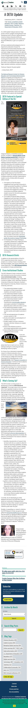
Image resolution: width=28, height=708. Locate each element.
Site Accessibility (14, 692)
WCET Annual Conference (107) (12, 673)
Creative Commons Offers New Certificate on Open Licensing (13, 579)
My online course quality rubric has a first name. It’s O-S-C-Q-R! (13, 572)
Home (3, 6)
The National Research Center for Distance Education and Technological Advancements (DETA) (13, 75)
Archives (5, 611)
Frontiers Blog (16, 6)
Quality (16, 23)
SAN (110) (6, 670)
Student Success (9, 25)
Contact (14, 683)
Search (14, 618)
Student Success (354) (9, 643)
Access (9, 22)
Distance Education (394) (10, 640)
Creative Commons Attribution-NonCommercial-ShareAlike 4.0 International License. (14, 698)
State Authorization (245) (10, 651)
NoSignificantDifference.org (14, 513)
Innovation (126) (18, 662)
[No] (26, 703)
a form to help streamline (17, 433)
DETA (12, 23)
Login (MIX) (7, 6)
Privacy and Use (14, 689)
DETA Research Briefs (21, 265)
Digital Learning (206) (9, 659)
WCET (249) (19, 648)
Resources (12, 6)
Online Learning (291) (9, 648)
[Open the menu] (25, 2)
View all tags (8, 677)
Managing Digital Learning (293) (12, 645)
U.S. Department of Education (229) (13, 653)
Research (21, 23)
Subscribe (20, 6)
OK (14, 705)
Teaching (16, 25)
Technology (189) (8, 662)
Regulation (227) (8, 656)
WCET (20, 27)
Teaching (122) (7, 664)
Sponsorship (25, 6)
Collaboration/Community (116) (12, 667)
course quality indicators (18, 302)
